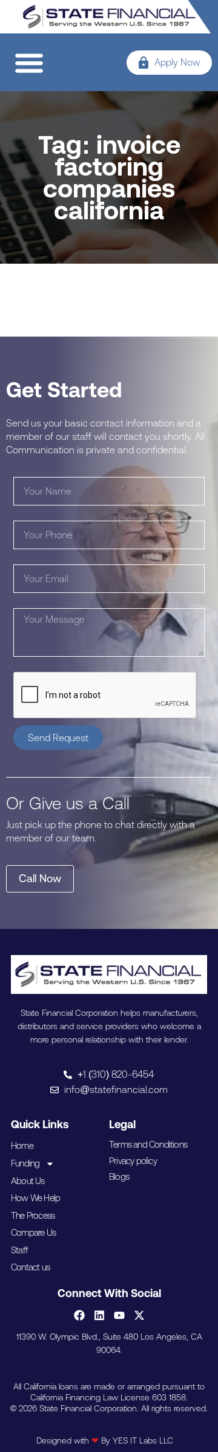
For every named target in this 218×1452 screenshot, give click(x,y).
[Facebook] (79, 1315)
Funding (25, 1163)
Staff (19, 1250)
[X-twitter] (139, 1315)
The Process (32, 1215)
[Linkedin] (99, 1315)
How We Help (35, 1198)
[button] (28, 62)
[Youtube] (119, 1315)
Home (22, 1145)
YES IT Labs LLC (143, 1440)
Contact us (30, 1267)
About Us (28, 1181)
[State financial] (109, 17)
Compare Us (33, 1232)
